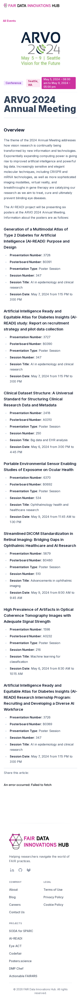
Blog (12, 897)
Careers (15, 904)
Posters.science (20, 961)
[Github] (20, 870)
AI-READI (15, 938)
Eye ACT (15, 946)
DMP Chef (16, 968)
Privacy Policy (53, 897)
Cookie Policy (53, 904)
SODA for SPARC (21, 931)
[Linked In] (12, 870)
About (13, 889)
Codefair (15, 953)
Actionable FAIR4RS (23, 976)
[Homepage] (32, 6)
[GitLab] (29, 870)
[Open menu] (74, 6)
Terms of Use (53, 889)
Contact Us (16, 912)
